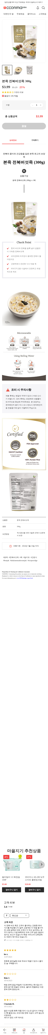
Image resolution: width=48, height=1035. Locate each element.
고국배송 (42, 14)
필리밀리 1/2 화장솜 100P (11, 878)
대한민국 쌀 (8, 14)
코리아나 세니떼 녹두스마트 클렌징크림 (34, 878)
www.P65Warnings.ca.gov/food (25, 578)
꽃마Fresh (31, 14)
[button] (8, 92)
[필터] (6, 915)
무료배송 (20, 14)
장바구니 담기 (12, 890)
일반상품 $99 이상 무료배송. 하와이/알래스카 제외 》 (24, 2)
